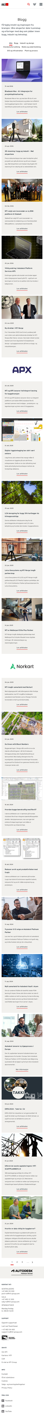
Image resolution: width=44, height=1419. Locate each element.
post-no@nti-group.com (11, 1294)
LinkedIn (8, 1406)
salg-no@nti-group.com (10, 1302)
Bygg (16, 43)
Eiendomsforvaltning (11, 47)
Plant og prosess (31, 51)
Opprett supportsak (9, 1323)
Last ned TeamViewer (10, 1326)
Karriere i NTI (7, 1355)
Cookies (5, 1381)
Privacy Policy (7, 1388)
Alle (10, 43)
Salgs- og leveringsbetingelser (13, 1384)
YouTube (8, 1411)
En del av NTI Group (9, 1362)
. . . (28, 1262)
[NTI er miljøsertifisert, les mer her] (22, 1338)
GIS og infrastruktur (15, 51)
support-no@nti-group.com (12, 1332)
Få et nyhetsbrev (8, 1378)
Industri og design (27, 43)
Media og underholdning (31, 47)
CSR (3, 1359)
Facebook (9, 1401)
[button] (28, 4)
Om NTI (4, 1352)
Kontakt (5, 1374)
